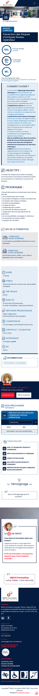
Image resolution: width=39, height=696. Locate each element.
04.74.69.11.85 (5, 636)
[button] (19, 448)
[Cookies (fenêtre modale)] (36, 693)
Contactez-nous (7, 661)
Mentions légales (7, 664)
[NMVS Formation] (8, 3)
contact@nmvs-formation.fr (11, 642)
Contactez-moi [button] (7, 395)
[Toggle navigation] (34, 3)
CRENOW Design (23, 693)
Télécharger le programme (14, 363)
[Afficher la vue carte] (36, 422)
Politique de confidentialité (10, 666)
